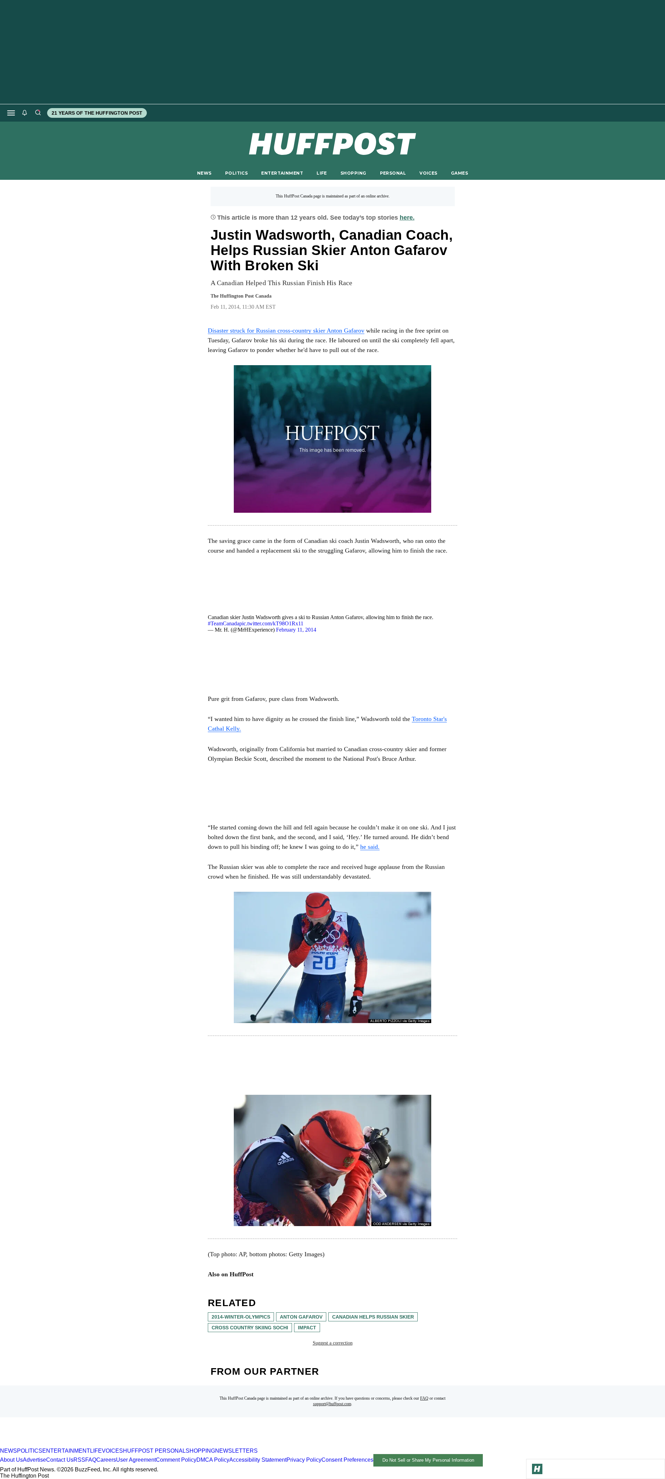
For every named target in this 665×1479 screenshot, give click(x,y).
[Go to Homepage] (537, 1469)
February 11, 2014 (296, 630)
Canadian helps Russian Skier (373, 1317)
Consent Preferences (347, 1460)
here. (407, 217)
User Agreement (136, 1460)
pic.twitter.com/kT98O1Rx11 (271, 623)
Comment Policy (176, 1460)
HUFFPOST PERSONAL (154, 1451)
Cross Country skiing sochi (250, 1327)
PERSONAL (393, 173)
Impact (307, 1327)
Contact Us (59, 1460)
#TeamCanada (223, 623)
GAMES (459, 173)
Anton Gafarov (301, 1317)
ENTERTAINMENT (282, 173)
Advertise (34, 1460)
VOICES (428, 173)
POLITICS (236, 173)
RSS (79, 1460)
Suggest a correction (333, 1343)
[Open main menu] (11, 113)
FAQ (424, 1398)
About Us (11, 1460)
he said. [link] (370, 846)
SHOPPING (353, 173)
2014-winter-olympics (241, 1317)
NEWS (204, 173)
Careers (106, 1460)
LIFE (322, 173)
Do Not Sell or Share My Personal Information (428, 1460)
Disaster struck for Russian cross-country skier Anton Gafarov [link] (286, 330)
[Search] (38, 112)
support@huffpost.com (332, 1403)
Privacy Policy (303, 1460)
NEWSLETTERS (236, 1451)
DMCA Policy (212, 1460)
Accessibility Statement (257, 1460)
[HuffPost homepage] (89, 1444)
